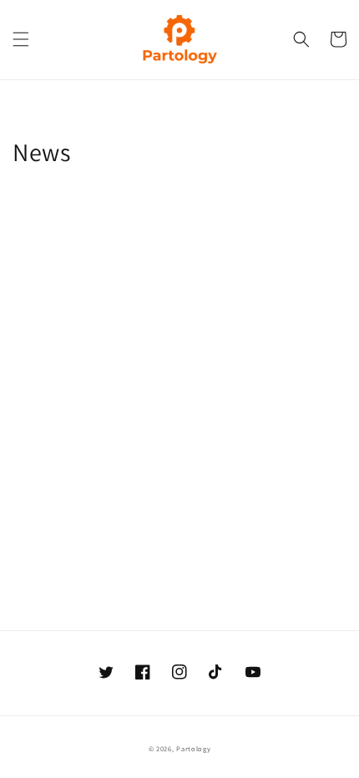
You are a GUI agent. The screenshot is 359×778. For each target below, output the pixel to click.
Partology (193, 748)
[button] (21, 39)
